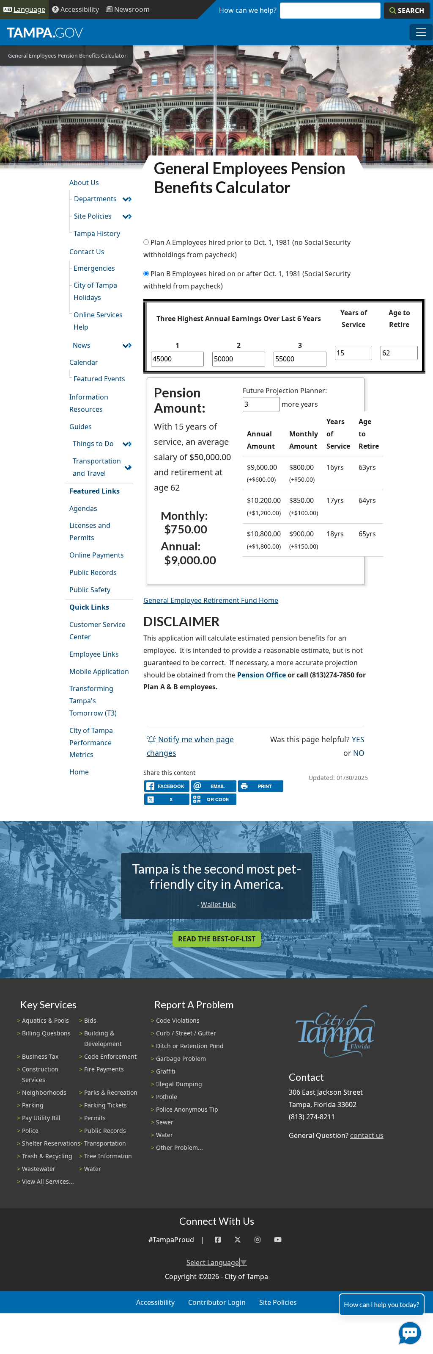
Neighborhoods (44, 1092)
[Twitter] (237, 1239)
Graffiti (165, 1071)
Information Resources (88, 403)
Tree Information (108, 1156)
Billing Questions (46, 1033)
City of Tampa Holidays (95, 291)
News (81, 345)
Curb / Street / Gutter (186, 1033)
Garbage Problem (181, 1058)
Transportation (105, 1143)
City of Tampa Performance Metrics (91, 743)
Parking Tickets (105, 1105)
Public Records (93, 572)
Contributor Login (217, 1302)
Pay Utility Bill (41, 1118)
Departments (95, 198)
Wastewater (38, 1169)
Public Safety (89, 589)
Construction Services (40, 1074)
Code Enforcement (110, 1056)
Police (30, 1130)
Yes (358, 739)
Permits (95, 1118)
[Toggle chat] (408, 1331)
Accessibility (155, 1302)
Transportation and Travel (97, 467)
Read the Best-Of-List (216, 938)
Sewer (164, 1122)
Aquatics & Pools (45, 1020)
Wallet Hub (218, 904)
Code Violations (178, 1020)
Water (92, 1169)
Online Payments (96, 555)
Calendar (83, 362)
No (358, 752)
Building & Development (103, 1038)
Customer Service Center (97, 630)
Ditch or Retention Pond (190, 1046)
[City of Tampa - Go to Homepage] (45, 32)
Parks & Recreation (110, 1092)
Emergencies (94, 268)
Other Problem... (179, 1147)
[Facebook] (217, 1239)
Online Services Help (98, 321)
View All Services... (48, 1181)
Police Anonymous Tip (187, 1109)
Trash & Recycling (47, 1156)
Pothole (166, 1097)
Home (79, 772)
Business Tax (40, 1056)
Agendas (83, 508)
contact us (367, 1135)
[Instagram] (257, 1239)
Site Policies (93, 216)
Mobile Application (99, 671)
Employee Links (94, 654)
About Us (84, 182)
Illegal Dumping (179, 1084)
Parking (33, 1105)
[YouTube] (277, 1239)
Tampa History (97, 233)
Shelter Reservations (51, 1143)
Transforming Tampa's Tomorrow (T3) (93, 701)
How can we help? (248, 10)
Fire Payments (104, 1069)
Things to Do (93, 443)
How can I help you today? (381, 1304)
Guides (80, 426)
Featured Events (99, 378)
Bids (90, 1020)
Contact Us (86, 251)
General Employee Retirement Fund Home (210, 600)
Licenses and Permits (89, 531)
